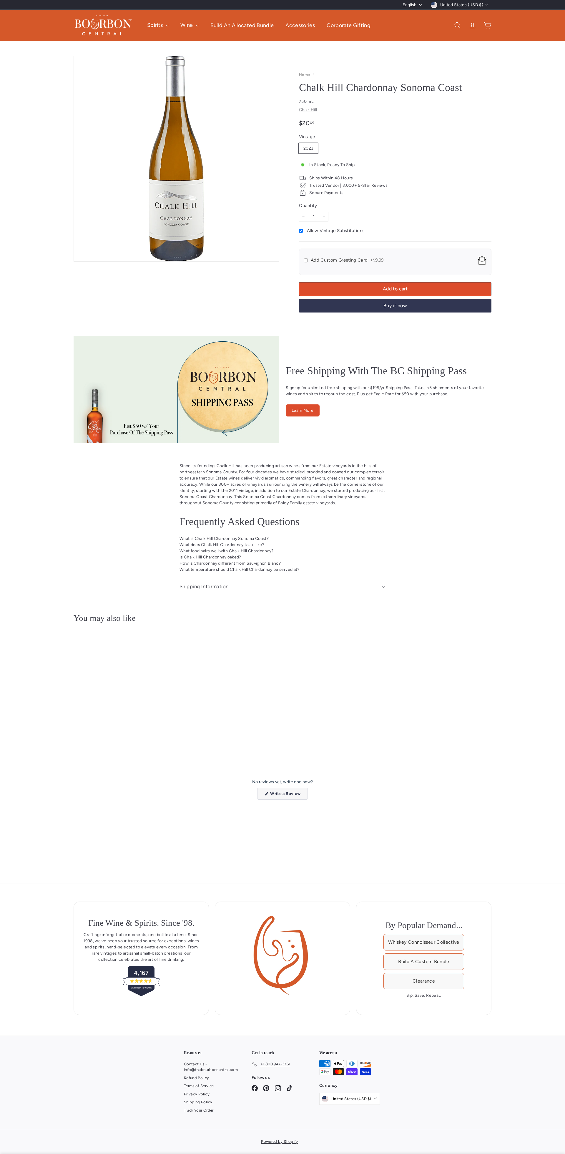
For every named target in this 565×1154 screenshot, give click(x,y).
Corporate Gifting (348, 25)
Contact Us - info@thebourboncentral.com (211, 1067)
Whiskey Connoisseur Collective (423, 942)
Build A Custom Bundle (423, 961)
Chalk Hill (308, 109)
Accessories (300, 25)
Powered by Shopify (279, 1141)
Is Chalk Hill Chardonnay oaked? (210, 557)
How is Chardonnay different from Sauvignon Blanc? (230, 563)
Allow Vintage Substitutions (335, 230)
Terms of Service (199, 1086)
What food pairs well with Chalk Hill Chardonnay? (227, 550)
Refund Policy (196, 1078)
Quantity (308, 205)
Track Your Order (199, 1110)
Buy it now (395, 305)
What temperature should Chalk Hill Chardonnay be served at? (240, 569)
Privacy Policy (197, 1094)
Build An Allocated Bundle (242, 25)
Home (305, 74)
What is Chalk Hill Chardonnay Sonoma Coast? (224, 538)
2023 (308, 148)
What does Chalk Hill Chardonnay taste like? (222, 544)
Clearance (424, 981)
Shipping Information (204, 586)
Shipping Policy (198, 1102)
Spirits (155, 25)
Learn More (303, 410)
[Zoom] (176, 158)
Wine (187, 25)
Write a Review (288, 795)
